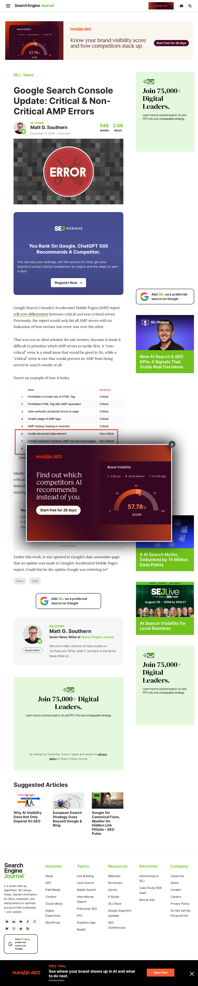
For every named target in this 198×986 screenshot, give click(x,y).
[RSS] (28, 928)
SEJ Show (114, 903)
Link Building (85, 876)
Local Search (85, 883)
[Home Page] (35, 6)
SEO (48, 883)
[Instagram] (14, 928)
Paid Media (52, 890)
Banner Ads (147, 900)
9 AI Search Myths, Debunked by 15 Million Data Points (164, 559)
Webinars (114, 876)
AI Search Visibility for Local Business (163, 626)
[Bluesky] (7, 928)
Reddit (81, 929)
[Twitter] (35, 921)
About (174, 883)
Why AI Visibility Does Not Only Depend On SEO (28, 817)
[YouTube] (21, 921)
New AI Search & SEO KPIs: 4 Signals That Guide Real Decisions (161, 361)
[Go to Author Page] (20, 127)
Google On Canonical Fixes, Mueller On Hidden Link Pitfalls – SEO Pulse (106, 823)
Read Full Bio (32, 650)
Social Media (53, 903)
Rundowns (115, 883)
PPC (80, 915)
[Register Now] (165, 332)
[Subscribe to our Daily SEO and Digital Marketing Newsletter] (181, 6)
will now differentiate (31, 314)
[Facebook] (28, 921)
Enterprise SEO (87, 908)
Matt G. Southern (48, 127)
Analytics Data (86, 922)
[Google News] (7, 921)
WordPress (52, 922)
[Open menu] (8, 6)
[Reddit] (21, 928)
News (19, 581)
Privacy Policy (180, 903)
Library (112, 890)
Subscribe (177, 876)
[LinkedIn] (14, 921)
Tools (35, 581)
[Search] (190, 6)
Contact (176, 890)
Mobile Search (86, 890)
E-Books (113, 897)
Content (50, 897)
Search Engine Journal (97, 637)
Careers (176, 897)
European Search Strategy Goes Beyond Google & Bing (67, 819)
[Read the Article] (29, 800)
